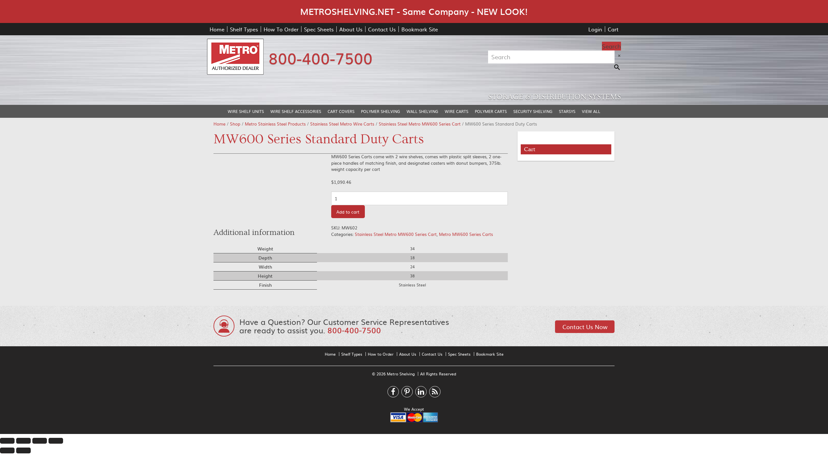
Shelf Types (244, 29)
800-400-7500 (320, 57)
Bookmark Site (419, 29)
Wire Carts (456, 111)
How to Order (381, 354)
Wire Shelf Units (246, 111)
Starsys (567, 111)
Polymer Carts (491, 111)
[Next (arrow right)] (23, 450)
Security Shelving (532, 111)
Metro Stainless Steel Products (275, 124)
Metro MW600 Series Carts (466, 234)
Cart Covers (341, 111)
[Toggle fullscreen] (39, 441)
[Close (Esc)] (7, 441)
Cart (613, 29)
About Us (351, 29)
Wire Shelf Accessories (295, 111)
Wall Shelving (422, 111)
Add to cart (347, 212)
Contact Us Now (584, 326)
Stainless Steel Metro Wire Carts (342, 124)
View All (591, 111)
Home (217, 29)
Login (595, 29)
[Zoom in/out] (56, 441)
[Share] (23, 441)
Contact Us (382, 29)
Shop (235, 124)
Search (611, 46)
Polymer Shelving (380, 111)
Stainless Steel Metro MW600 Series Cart (420, 124)
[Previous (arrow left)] (7, 450)
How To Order (281, 29)
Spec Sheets (319, 29)
